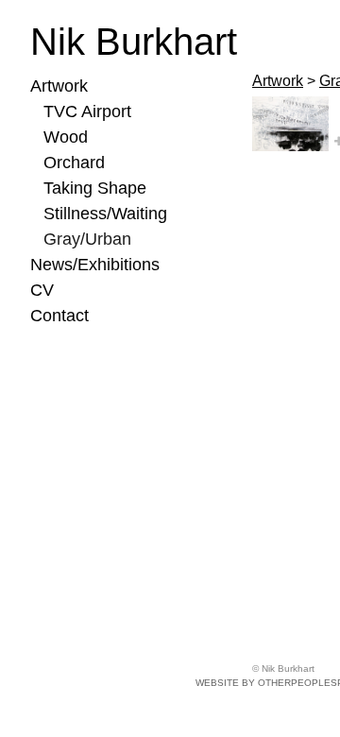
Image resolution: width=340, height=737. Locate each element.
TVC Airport (87, 111)
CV (42, 290)
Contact (59, 315)
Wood (65, 137)
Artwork (59, 86)
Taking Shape (94, 188)
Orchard (74, 162)
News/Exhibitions (95, 264)
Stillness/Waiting (105, 213)
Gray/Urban (87, 239)
